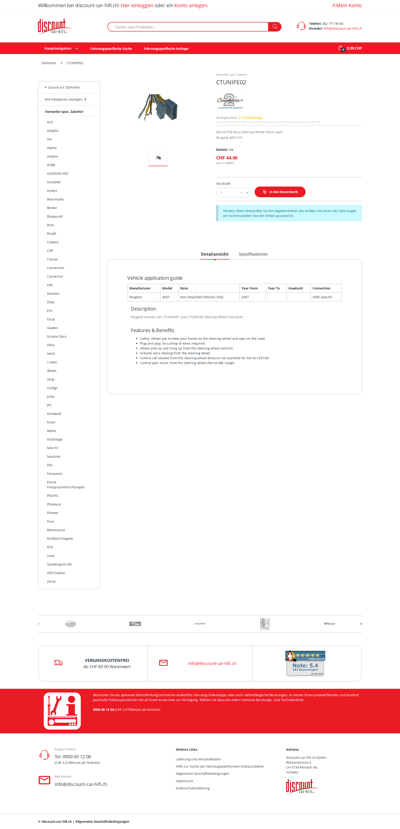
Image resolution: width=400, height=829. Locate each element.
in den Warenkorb (283, 192)
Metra (51, 431)
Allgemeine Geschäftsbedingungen (202, 773)
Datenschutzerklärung (193, 788)
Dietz (51, 302)
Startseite (48, 63)
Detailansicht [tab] (215, 254)
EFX (49, 310)
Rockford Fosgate (60, 538)
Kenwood (54, 413)
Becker (52, 208)
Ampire (52, 156)
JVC (49, 405)
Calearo (53, 242)
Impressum (184, 781)
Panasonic (54, 473)
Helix (50, 345)
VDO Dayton (56, 573)
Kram (51, 422)
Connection (55, 268)
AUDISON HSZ (57, 173)
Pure (50, 521)
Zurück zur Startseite (63, 87)
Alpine (52, 148)
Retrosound (56, 530)
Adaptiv (53, 130)
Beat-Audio (55, 199)
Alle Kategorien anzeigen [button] (64, 99)
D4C (50, 285)
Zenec (51, 581)
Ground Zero (56, 336)
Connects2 (55, 276)
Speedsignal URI (59, 564)
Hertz (51, 353)
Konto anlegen (190, 5)
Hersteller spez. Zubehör (64, 111)
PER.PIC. (53, 495)
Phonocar (54, 504)
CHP (50, 250)
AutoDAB (53, 182)
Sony (50, 555)
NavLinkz (54, 456)
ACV (50, 122)
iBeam (51, 370)
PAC (50, 465)
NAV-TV (52, 448)
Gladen (52, 328)
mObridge (54, 439)
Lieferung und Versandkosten (198, 759)
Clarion (52, 259)
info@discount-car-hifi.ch (343, 28)
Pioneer (53, 513)
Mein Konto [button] (349, 5)
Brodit (51, 233)
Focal (51, 319)
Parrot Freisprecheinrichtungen (66, 484)
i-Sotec (52, 362)
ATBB (51, 165)
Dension (53, 293)
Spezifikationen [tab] (253, 254)
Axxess (52, 190)
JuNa (50, 396)
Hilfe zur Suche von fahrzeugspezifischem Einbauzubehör (220, 766)
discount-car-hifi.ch (57, 821)
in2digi (52, 388)
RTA (50, 547)
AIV (49, 139)
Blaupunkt (55, 216)
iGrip (50, 379)
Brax (50, 225)
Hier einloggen (137, 5)
